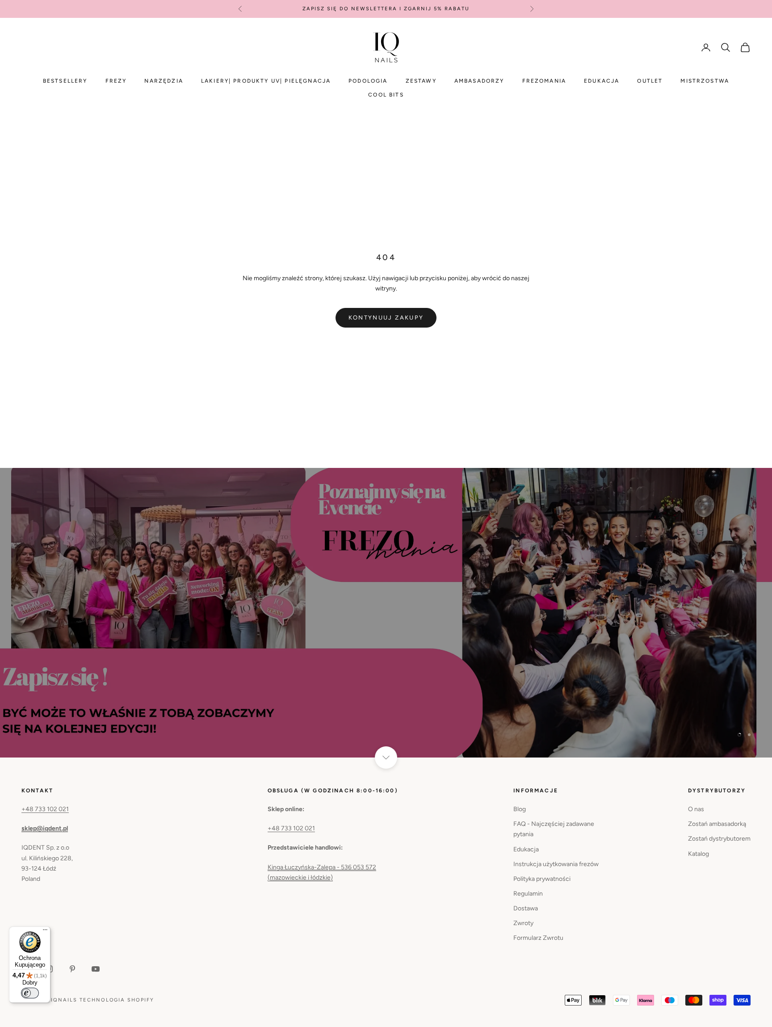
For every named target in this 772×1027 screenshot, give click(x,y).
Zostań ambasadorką (717, 824)
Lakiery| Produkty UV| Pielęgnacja (266, 81)
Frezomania (544, 81)
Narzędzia (163, 81)
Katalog (698, 854)
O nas (696, 809)
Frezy (116, 81)
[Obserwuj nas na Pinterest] (72, 968)
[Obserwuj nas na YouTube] (95, 968)
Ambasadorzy (479, 81)
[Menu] (45, 931)
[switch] (30, 993)
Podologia (367, 81)
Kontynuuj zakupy (386, 317)
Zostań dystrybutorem (719, 838)
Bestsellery (65, 81)
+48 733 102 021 (45, 809)
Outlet (650, 81)
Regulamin (528, 893)
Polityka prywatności (542, 879)
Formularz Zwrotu (538, 938)
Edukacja (601, 81)
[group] (386, 613)
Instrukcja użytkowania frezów (556, 864)
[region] (386, 613)
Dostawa (525, 908)
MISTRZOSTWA (704, 81)
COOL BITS (385, 95)
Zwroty (523, 923)
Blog (519, 809)
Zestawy (421, 81)
